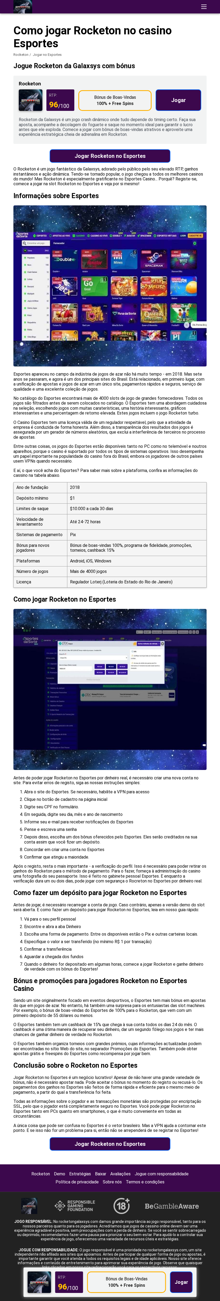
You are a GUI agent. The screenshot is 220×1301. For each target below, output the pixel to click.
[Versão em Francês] (175, 85)
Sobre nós (112, 1181)
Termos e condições (145, 1181)
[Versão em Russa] (203, 85)
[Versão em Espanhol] (189, 85)
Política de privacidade (77, 1181)
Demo (59, 1173)
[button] (204, 7)
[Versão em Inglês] (161, 85)
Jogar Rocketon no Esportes (110, 156)
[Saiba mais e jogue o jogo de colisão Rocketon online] (22, 6)
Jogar (178, 100)
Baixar (100, 1173)
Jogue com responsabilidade (162, 1173)
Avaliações (120, 1173)
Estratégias (80, 1173)
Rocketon (20, 55)
